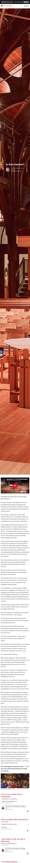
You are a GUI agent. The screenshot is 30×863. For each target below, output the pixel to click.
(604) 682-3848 (18, 2)
